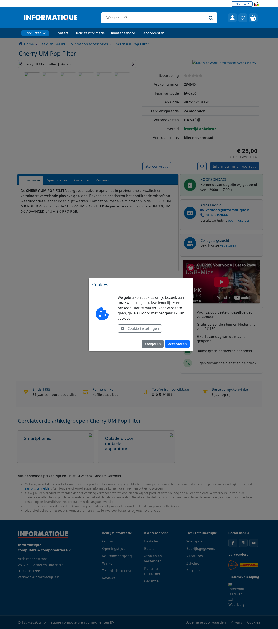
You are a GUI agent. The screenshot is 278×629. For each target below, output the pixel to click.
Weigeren (153, 343)
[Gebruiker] (232, 17)
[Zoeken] (211, 18)
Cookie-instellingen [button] (143, 328)
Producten (33, 33)
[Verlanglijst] (242, 17)
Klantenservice (123, 33)
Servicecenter (152, 33)
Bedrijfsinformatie (90, 33)
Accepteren (177, 343)
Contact (62, 33)
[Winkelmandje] (253, 17)
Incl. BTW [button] (241, 4)
